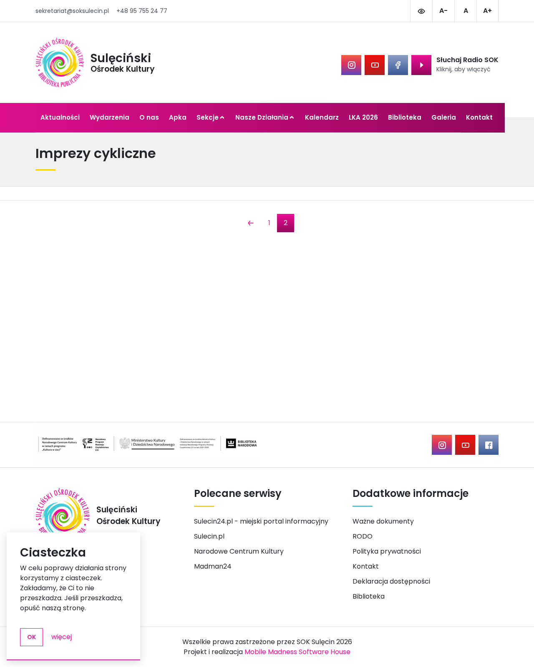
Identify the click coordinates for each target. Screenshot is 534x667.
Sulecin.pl (209, 536)
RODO (363, 536)
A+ (487, 10)
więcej (61, 637)
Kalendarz (322, 117)
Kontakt (479, 117)
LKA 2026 (363, 117)
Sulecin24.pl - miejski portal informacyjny (261, 521)
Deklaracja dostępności (391, 581)
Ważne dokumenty (383, 521)
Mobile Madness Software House (297, 652)
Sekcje (207, 117)
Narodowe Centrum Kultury (239, 551)
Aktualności (60, 117)
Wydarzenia (109, 117)
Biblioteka (404, 117)
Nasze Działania (261, 117)
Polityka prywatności (387, 551)
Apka (177, 117)
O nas (149, 117)
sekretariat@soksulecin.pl (72, 11)
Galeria (443, 117)
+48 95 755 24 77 (141, 11)
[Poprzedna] (251, 224)
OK (31, 637)
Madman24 (213, 566)
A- (443, 10)
